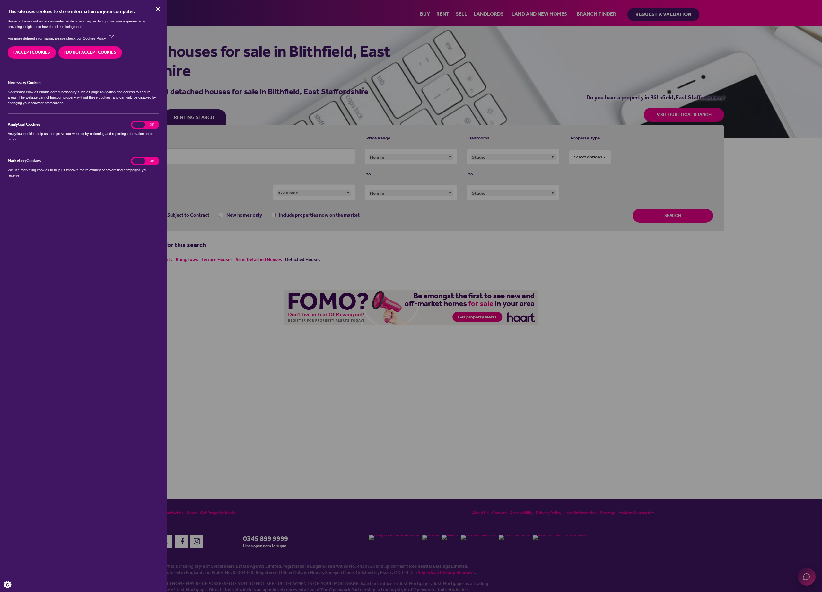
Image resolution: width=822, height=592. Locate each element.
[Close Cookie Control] (158, 9)
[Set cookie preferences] (13, 579)
